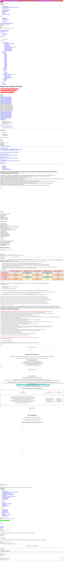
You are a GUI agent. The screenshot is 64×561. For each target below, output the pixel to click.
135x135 (5, 61)
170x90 (5, 67)
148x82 (5, 63)
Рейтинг (1, 256)
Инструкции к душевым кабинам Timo (9, 496)
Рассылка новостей (5, 512)
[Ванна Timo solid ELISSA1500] (5, 97)
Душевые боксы (7, 44)
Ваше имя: (2, 249)
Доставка (4, 167)
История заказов (5, 510)
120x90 (5, 60)
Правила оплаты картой (6, 492)
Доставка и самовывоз (6, 9)
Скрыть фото (2, 119)
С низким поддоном (7, 49)
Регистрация (4, 33)
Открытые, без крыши (8, 48)
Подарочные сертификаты (6, 503)
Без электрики (6, 45)
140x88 (5, 62)
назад (1, 94)
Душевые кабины (5, 42)
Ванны (3, 51)
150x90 (5, 65)
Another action (4, 18)
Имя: (1, 528)
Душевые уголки (7, 75)
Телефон (1, 542)
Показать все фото (3, 118)
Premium (5, 72)
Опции (3, 81)
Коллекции (4, 68)
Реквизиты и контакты (6, 497)
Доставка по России (5, 168)
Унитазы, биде (4, 78)
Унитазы (5, 79)
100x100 (5, 55)
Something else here (5, 19)
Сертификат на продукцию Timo (8, 493)
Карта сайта (4, 506)
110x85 (5, 56)
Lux (5, 71)
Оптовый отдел (5, 499)
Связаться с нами (5, 498)
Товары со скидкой (5, 505)
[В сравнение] (0, 95)
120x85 (5, 59)
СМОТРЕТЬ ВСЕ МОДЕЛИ (9, 43)
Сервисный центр (5, 10)
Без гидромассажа (7, 46)
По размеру (4, 52)
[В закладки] (1, 95)
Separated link (4, 21)
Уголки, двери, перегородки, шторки (8, 74)
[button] (1, 16)
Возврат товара (5, 491)
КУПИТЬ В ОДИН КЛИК (5, 146)
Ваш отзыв (2, 254)
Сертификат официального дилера (8, 494)
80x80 (5, 53)
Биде (5, 80)
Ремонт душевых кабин (6, 14)
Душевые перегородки (8, 77)
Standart (5, 73)
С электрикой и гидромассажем (9, 47)
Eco (5, 70)
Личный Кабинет (5, 509)
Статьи (3, 13)
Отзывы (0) (4, 166)
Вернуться (2, 526)
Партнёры (4, 515)
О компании (4, 11)
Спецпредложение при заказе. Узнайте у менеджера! (9, 152)
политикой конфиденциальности (11, 543)
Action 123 (4, 17)
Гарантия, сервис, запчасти (7, 169)
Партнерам (4, 504)
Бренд (3, 513)
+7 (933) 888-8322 (15, 520)
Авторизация (4, 34)
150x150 (5, 64)
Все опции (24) (3, 245)
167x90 (5, 66)
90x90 (5, 54)
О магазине (4, 495)
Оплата (3, 12)
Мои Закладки (4, 511)
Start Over (2, 527)
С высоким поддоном (8, 50)
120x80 (5, 58)
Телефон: (2, 530)
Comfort (5, 69)
